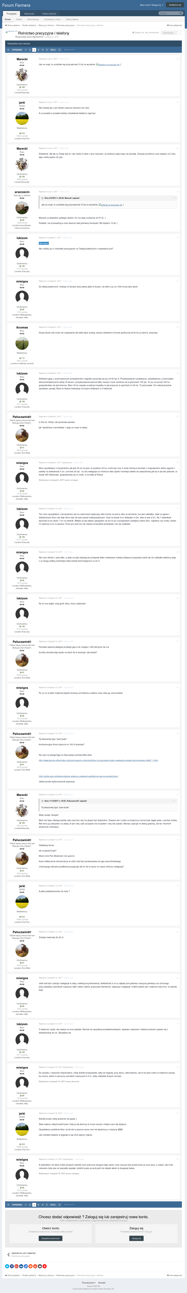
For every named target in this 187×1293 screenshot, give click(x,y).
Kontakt (101, 1282)
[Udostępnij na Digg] (21, 1266)
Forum (8, 19)
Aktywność (29, 13)
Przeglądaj (11, 13)
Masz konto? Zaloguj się (151, 5)
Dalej (53, 50)
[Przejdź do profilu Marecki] (22, 75)
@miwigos (44, 243)
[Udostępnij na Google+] (16, 1266)
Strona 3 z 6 (69, 49)
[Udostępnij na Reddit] (30, 1266)
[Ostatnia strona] (59, 50)
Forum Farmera (16, 5)
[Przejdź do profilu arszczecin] (22, 207)
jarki (22, 102)
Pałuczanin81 (22, 417)
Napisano (48, 58)
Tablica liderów (72, 19)
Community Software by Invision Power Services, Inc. (94, 1288)
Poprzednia (17, 50)
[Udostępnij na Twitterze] (7, 1266)
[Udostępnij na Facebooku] (12, 1266)
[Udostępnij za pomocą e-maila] (40, 1266)
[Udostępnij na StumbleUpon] (35, 1266)
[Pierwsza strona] (8, 50)
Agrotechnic (37, 36)
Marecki (22, 59)
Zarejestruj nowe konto (50, 1238)
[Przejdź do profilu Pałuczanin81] (22, 435)
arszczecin (22, 192)
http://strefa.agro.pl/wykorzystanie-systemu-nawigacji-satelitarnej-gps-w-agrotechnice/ (78, 776)
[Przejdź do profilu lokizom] (22, 253)
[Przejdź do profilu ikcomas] (22, 343)
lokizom (22, 238)
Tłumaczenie (88, 1282)
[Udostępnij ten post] (177, 58)
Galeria (19, 19)
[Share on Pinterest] (45, 1266)
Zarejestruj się (175, 4)
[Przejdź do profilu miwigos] (22, 297)
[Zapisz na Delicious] (26, 1266)
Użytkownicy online (52, 19)
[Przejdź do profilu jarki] (22, 118)
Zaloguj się (136, 1238)
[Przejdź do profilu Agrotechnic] (11, 32)
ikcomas (22, 327)
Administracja (33, 19)
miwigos (22, 281)
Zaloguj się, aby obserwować (147, 32)
